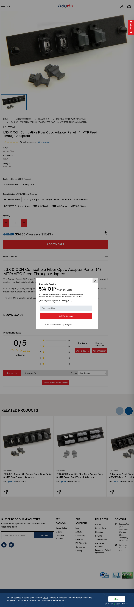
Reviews (131, 25)
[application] (67, 600)
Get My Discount (66, 316)
